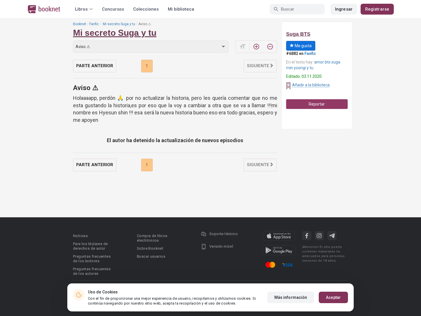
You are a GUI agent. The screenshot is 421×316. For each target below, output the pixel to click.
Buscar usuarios (151, 256)
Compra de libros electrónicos (152, 238)
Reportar (317, 104)
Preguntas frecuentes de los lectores (92, 258)
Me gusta (303, 45)
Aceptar (333, 297)
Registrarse (377, 9)
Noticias (80, 236)
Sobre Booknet (150, 248)
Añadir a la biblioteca (311, 85)
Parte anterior (94, 65)
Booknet (79, 24)
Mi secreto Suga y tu (118, 24)
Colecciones (146, 9)
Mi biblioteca (181, 9)
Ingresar (344, 9)
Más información (290, 297)
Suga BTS (298, 34)
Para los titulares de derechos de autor (90, 246)
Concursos (113, 9)
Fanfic (94, 24)
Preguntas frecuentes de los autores (92, 271)
